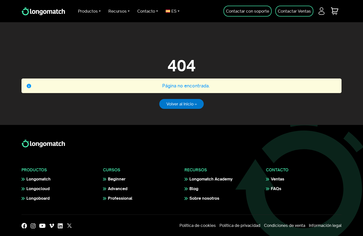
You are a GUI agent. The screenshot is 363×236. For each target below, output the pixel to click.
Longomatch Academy (211, 179)
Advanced (117, 188)
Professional (120, 198)
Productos (88, 11)
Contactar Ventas (294, 11)
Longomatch (38, 179)
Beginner (116, 179)
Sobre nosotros (204, 198)
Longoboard (38, 198)
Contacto (146, 11)
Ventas (277, 179)
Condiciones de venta (284, 225)
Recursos (117, 11)
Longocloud (38, 188)
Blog (193, 188)
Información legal (325, 225)
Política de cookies (198, 225)
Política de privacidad (240, 225)
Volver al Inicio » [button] (181, 103)
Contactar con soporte (247, 11)
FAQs (276, 188)
